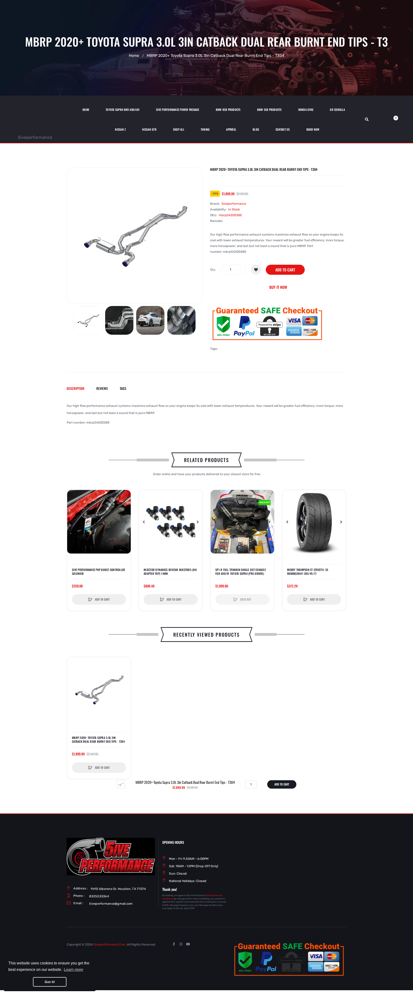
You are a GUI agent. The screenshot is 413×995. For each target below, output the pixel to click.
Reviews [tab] (102, 388)
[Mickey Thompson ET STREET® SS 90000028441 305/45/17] (314, 522)
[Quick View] (73, 514)
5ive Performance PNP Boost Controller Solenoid (98, 571)
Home (134, 55)
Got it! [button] (50, 982)
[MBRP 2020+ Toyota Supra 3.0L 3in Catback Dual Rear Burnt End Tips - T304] (88, 320)
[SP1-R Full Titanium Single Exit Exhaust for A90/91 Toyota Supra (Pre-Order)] (242, 522)
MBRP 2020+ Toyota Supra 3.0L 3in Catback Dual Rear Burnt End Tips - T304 (98, 739)
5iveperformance (35, 137)
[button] (72, 522)
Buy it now (278, 287)
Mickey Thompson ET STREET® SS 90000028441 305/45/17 (307, 571)
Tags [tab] (123, 388)
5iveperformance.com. (109, 944)
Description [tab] (75, 388)
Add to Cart (285, 270)
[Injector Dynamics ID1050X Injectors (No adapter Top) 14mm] (170, 522)
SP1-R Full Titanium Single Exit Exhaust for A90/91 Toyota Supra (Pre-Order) (240, 571)
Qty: (213, 269)
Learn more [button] (73, 970)
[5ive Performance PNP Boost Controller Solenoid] (99, 522)
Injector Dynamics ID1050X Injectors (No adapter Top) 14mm (170, 571)
